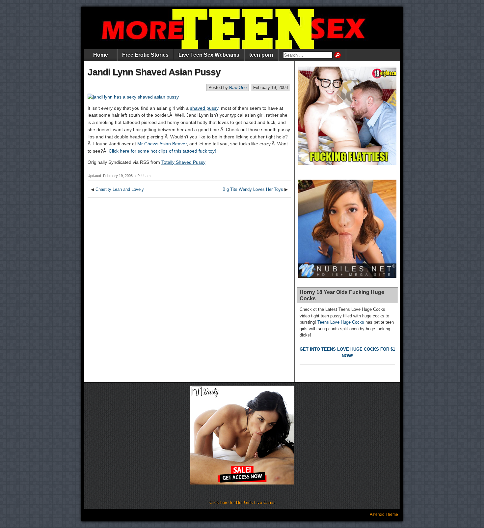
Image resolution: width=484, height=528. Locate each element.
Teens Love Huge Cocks (340, 322)
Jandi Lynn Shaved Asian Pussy (154, 72)
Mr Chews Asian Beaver (162, 143)
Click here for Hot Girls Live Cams (242, 502)
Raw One (238, 87)
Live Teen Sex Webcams (208, 55)
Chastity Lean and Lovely (119, 189)
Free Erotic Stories (145, 55)
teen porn (261, 55)
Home (100, 55)
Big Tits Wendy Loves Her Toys (253, 189)
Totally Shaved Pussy (183, 162)
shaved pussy (204, 108)
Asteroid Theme (384, 514)
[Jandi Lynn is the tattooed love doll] (133, 97)
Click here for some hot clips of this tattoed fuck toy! (162, 151)
